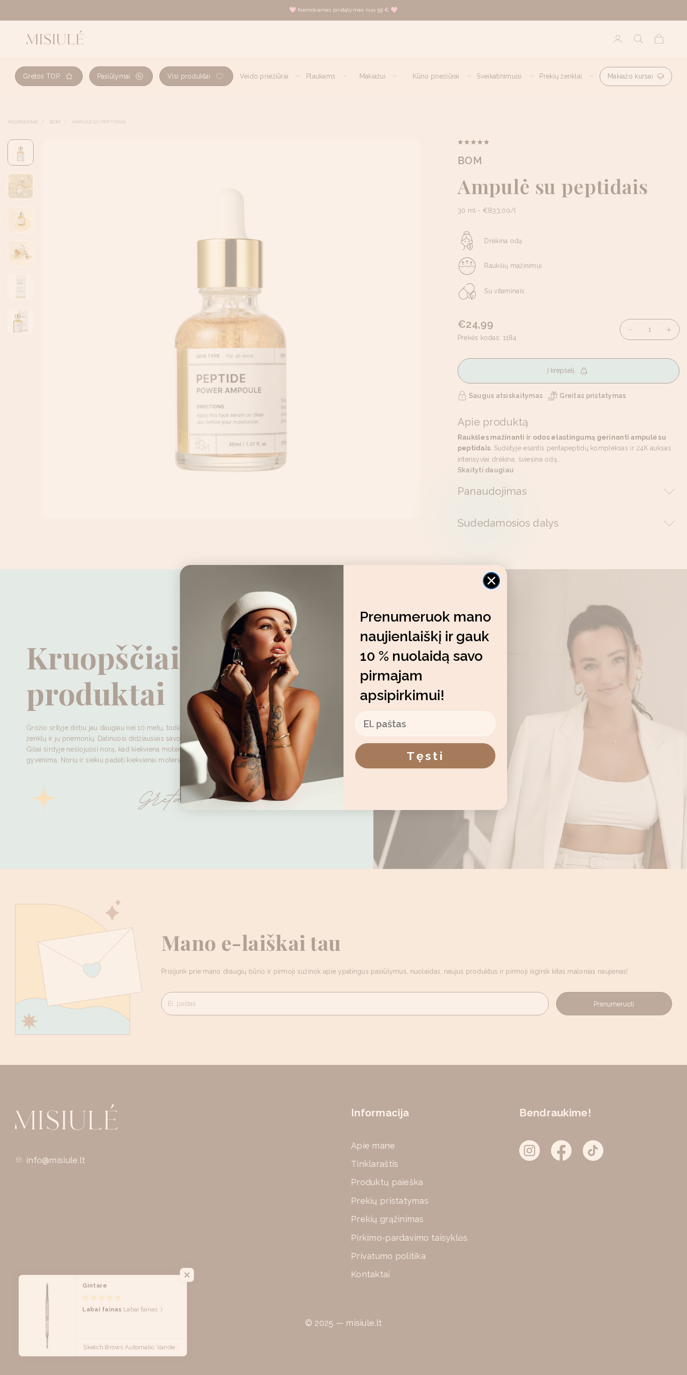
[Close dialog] (491, 580)
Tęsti (425, 756)
